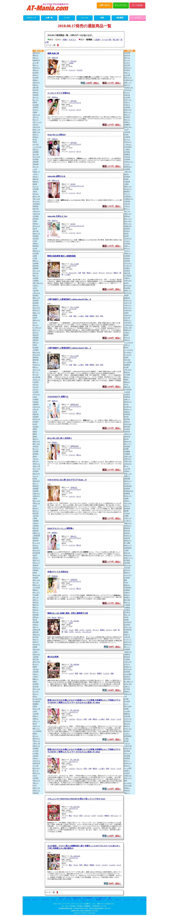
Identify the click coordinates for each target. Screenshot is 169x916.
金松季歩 (127, 228)
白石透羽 (35, 382)
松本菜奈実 (128, 629)
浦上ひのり (36, 201)
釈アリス (35, 372)
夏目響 (126, 511)
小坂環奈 (35, 278)
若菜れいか (36, 790)
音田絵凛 (35, 219)
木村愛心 (127, 268)
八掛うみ (127, 743)
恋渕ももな (128, 300)
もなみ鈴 (127, 711)
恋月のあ (35, 273)
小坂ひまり (128, 305)
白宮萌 (35, 412)
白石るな (35, 389)
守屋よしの (36, 741)
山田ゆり (35, 758)
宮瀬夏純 (35, 704)
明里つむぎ (128, 77)
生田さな (35, 149)
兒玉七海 (127, 318)
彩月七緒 (127, 360)
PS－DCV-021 (75, 807)
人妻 (79, 273)
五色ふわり (128, 308)
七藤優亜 (35, 521)
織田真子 (127, 191)
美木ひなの (128, 642)
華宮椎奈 (35, 236)
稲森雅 (35, 184)
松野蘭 (35, 647)
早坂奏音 (35, 570)
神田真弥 (35, 246)
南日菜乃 (127, 677)
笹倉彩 (126, 357)
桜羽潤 (35, 318)
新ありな (127, 120)
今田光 (35, 191)
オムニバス (72, 273)
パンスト (134, 899)
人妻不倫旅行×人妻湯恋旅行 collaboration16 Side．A (69, 348)
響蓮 (125, 580)
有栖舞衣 (127, 124)
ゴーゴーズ (72, 265)
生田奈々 (55, 442)
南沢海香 (127, 672)
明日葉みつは (128, 87)
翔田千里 (127, 387)
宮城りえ (127, 686)
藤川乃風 (127, 600)
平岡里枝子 (128, 587)
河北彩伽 (127, 243)
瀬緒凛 (35, 431)
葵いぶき (127, 60)
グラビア (79, 70)
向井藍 (126, 699)
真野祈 (126, 632)
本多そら (35, 627)
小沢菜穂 (35, 216)
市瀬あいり (36, 172)
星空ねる (35, 610)
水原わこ (35, 674)
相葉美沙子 (36, 60)
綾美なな (35, 134)
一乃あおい (128, 144)
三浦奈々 (35, 652)
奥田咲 (126, 179)
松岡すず (35, 642)
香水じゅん (128, 224)
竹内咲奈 (35, 446)
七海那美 (35, 526)
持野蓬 (126, 709)
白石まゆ (35, 387)
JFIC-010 (73, 61)
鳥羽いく (35, 483)
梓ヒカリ (127, 92)
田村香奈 (35, 454)
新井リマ (127, 115)
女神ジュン (36, 721)
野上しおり (36, 543)
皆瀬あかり (128, 667)
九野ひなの (128, 280)
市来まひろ (128, 142)
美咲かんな (128, 644)
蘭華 (125, 780)
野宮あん (35, 545)
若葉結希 (35, 793)
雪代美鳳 (127, 756)
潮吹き (116, 273)
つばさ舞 (127, 469)
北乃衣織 (35, 253)
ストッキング (86, 632)
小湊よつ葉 (128, 327)
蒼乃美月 (127, 70)
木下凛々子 (128, 266)
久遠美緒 (35, 263)
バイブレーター (45, 899)
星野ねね (35, 617)
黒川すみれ (128, 293)
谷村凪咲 (127, 446)
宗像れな (35, 719)
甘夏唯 (35, 112)
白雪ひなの (36, 407)
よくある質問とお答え (100, 898)
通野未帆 (127, 478)
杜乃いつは (128, 728)
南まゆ (54, 617)
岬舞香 (35, 667)
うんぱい (127, 164)
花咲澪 (35, 555)
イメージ (72, 70)
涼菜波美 (35, 426)
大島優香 (127, 169)
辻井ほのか (128, 464)
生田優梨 (35, 152)
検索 (102, 18)
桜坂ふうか (36, 313)
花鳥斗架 (35, 231)
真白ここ (61, 617)
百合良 (35, 776)
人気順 (97, 40)
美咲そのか (36, 662)
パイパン (78, 632)
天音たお (35, 117)
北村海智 (127, 261)
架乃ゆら (127, 231)
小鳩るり (35, 285)
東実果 (35, 102)
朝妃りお (127, 85)
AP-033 (73, 224)
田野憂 (126, 449)
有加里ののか (128, 80)
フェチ (71, 630)
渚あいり (127, 506)
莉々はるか (128, 783)
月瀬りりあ (128, 456)
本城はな (35, 625)
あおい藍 (35, 63)
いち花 (35, 169)
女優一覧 (49, 18)
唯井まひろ (128, 434)
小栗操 (126, 184)
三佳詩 (35, 711)
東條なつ (127, 476)
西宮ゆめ (127, 530)
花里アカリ (36, 560)
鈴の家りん (128, 407)
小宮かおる (36, 293)
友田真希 (127, 488)
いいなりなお (37, 147)
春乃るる (127, 570)
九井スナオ (128, 303)
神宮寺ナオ (128, 402)
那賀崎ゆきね (128, 491)
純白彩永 (35, 637)
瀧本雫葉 (127, 426)
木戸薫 (35, 258)
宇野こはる (36, 199)
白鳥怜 (35, 397)
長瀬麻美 (127, 493)
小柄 (89, 719)
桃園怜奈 (127, 714)
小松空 (35, 288)
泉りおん (127, 139)
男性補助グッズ (100, 899)
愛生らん (35, 65)
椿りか (126, 466)
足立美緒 (35, 105)
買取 (109, 898)
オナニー (109, 273)
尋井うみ (35, 597)
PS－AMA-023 (75, 856)
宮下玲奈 (127, 689)
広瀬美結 (127, 590)
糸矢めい (35, 176)
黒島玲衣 (127, 298)
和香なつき (36, 788)
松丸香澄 (127, 625)
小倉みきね (36, 214)
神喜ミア (35, 275)
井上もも (35, 186)
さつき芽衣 (128, 362)
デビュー (79, 719)
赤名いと (127, 73)
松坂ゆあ (55, 576)
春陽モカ (127, 573)
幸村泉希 (127, 758)
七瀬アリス (128, 518)
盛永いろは (36, 501)
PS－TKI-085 (75, 621)
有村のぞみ (128, 127)
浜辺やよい (36, 568)
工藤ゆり (127, 278)
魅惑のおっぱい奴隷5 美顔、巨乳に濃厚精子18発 (67, 613)
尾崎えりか (128, 186)
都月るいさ (128, 481)
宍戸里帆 (127, 375)
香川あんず (36, 226)
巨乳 (101, 316)
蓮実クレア (128, 545)
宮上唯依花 (36, 701)
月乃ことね (36, 469)
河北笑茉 (35, 238)
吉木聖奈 (35, 778)
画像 (65, 40)
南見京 (35, 696)
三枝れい (127, 332)
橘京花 (126, 439)
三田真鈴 (127, 659)
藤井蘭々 (127, 597)
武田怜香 (127, 431)
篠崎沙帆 (35, 360)
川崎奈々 (35, 243)
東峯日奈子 (36, 481)
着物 (86, 316)
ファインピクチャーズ (76, 186)
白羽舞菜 (35, 399)
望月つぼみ (128, 706)
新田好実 (35, 540)
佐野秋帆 (35, 337)
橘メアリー (128, 444)
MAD (71, 623)
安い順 (116, 40)
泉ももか (35, 167)
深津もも (35, 600)
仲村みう (127, 501)
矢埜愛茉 (35, 748)
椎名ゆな (127, 372)
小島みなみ (128, 310)
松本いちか (128, 627)
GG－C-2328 (75, 307)
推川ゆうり (128, 189)
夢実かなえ (36, 773)
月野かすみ (128, 461)
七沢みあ (127, 513)
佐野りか (35, 342)
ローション (84, 899)
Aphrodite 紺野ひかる (56, 176)
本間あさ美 (36, 629)
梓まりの (35, 97)
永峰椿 (126, 498)
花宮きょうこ (128, 558)
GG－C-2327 (75, 356)
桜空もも (127, 345)
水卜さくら (128, 639)
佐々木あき (128, 352)
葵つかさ (127, 63)
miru (125, 696)
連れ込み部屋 (53, 657)
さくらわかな (128, 350)
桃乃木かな (128, 721)
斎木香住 (35, 295)
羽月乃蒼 (127, 568)
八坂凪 (126, 738)
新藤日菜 (35, 414)
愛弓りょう (128, 112)
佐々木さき (128, 355)
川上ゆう (127, 241)
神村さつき (36, 233)
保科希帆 (35, 615)
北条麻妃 (127, 607)
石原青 (126, 134)
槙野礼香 (35, 632)
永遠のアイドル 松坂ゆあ (57, 572)
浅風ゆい (35, 80)
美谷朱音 (127, 657)
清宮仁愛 (127, 273)
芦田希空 (35, 95)
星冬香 (35, 620)
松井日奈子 (128, 622)
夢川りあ (35, 771)
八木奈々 (127, 733)
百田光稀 (127, 716)
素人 (70, 815)
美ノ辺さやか (37, 699)
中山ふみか (128, 503)
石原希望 (127, 137)
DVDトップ (31, 18)
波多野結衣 (128, 548)
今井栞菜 (127, 157)
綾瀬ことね (36, 129)
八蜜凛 (126, 550)
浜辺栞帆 (127, 563)
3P (65, 721)
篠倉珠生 (35, 357)
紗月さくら (36, 330)
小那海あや (128, 196)
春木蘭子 (35, 577)
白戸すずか (36, 394)
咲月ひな (35, 332)
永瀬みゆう (36, 496)
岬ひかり (35, 664)
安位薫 (126, 741)
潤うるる (35, 375)
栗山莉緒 (127, 288)
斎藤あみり (128, 330)
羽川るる (35, 194)
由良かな (127, 766)
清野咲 (35, 429)
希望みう (35, 716)
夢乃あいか (128, 763)
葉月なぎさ (36, 550)
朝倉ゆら (35, 85)
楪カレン (127, 761)
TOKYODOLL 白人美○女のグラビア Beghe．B (66, 480)
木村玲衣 (127, 271)
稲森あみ (35, 181)
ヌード (78, 110)
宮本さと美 (36, 709)
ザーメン (102, 273)
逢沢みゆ (127, 55)
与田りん (35, 783)
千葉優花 (127, 454)
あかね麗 (127, 75)
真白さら (35, 639)
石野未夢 (35, 164)
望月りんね (36, 689)
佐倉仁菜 (55, 58)
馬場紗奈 (35, 565)
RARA (35, 785)
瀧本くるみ (36, 444)
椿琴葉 (35, 478)
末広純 (126, 404)
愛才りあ (127, 58)
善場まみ (127, 422)
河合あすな (128, 238)
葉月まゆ (127, 553)
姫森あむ (35, 590)
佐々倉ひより (37, 327)
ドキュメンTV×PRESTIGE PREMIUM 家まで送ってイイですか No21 (76, 799)
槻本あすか (36, 474)
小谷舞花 (35, 280)
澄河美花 (127, 414)
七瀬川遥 (35, 516)
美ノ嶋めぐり (128, 681)
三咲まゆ (35, 669)
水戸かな (127, 664)
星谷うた (35, 612)
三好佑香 (35, 714)
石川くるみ (36, 157)
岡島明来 (35, 206)
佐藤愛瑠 (127, 365)
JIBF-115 (73, 536)
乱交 (97, 316)
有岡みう (127, 122)
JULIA (126, 384)
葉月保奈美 (36, 553)
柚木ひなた (36, 768)
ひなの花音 (36, 587)
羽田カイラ (36, 563)
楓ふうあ (127, 211)
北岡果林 (127, 256)
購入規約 (68, 898)
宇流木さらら (128, 162)
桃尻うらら (36, 728)
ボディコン (114, 815)
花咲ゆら (35, 558)
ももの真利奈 (37, 731)
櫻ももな (35, 325)
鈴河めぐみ (36, 419)
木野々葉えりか (38, 283)
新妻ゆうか (36, 533)
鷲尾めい (127, 788)
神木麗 (126, 236)
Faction (71, 63)
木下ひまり (128, 263)
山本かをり (36, 761)
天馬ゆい (127, 471)
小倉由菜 (127, 181)
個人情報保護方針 (88, 898)
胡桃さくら (128, 290)
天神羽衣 (35, 107)
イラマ (81, 630)
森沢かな (127, 726)
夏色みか (35, 508)
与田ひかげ (36, 780)
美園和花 (127, 654)
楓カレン (127, 209)
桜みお (35, 323)
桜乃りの (127, 337)
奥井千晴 (35, 209)
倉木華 (126, 283)
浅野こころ (128, 82)
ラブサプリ (109, 899)
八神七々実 (36, 743)
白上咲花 (127, 392)
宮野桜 (35, 706)
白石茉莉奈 (128, 389)
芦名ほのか (128, 90)
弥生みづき (128, 748)
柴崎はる (127, 382)
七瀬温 (35, 518)
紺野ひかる (55, 180)
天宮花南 (127, 107)
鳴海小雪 (35, 528)
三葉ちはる (128, 662)
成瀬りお (55, 401)
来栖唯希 (35, 268)
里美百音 (35, 335)
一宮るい (35, 174)
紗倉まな (127, 340)
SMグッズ (76, 899)
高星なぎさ (36, 441)
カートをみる (137, 5)
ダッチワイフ (35, 899)
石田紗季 (35, 162)
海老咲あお (128, 167)
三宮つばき (128, 370)
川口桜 (35, 241)
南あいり (35, 694)
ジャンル (84, 18)
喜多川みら (36, 251)
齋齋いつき (36, 298)
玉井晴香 (35, 451)
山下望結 (35, 753)
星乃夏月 (127, 610)
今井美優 (35, 189)
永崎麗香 (35, 488)
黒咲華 (126, 295)
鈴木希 (35, 424)
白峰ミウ (127, 399)
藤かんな (127, 602)
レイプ (71, 673)
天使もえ (55, 220)
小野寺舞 (127, 201)
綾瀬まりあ (36, 132)
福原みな (127, 595)
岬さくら (127, 647)
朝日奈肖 (35, 90)
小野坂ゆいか (128, 199)
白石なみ (35, 384)
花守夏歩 (127, 560)
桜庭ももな (36, 320)
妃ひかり (127, 251)
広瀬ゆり (127, 592)
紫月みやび (36, 355)
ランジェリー (127, 899)
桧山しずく (36, 592)
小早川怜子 (128, 323)
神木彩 (126, 233)
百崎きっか (36, 726)
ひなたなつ (128, 575)
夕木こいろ (128, 753)
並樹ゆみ (55, 97)
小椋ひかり (36, 211)
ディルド (60, 899)
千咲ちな (35, 459)
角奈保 (126, 417)
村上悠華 (127, 701)
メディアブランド (75, 102)
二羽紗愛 (127, 605)
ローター (53, 899)
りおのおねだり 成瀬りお (57, 397)
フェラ (95, 273)
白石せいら (36, 379)
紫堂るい (127, 377)
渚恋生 (35, 506)
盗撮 (112, 673)
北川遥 (35, 248)
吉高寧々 (127, 771)
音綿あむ (35, 224)
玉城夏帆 (127, 451)
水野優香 (127, 649)
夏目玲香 (35, 513)
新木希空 (127, 117)
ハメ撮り (68, 274)
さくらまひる (128, 342)
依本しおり (128, 778)
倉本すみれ (128, 285)
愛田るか (35, 55)
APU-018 (73, 142)
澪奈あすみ (36, 654)
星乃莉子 (127, 612)
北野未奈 (127, 258)
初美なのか (128, 555)
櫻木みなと (36, 310)
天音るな (35, 124)
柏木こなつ (128, 219)
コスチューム (118, 899)
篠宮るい (35, 367)
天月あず (127, 105)
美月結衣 (35, 686)
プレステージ (73, 712)
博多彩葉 (35, 548)
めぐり (126, 704)
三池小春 (127, 637)
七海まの (35, 523)
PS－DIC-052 (75, 710)
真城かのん (36, 634)
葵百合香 (127, 65)
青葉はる (35, 70)
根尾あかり (128, 540)
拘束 (66, 632)
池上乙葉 (35, 154)
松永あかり (36, 644)
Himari (126, 582)
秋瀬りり (35, 75)
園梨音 (35, 434)
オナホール (27, 899)
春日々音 (35, 582)
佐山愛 (126, 367)
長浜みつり (128, 496)
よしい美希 (128, 768)
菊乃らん (127, 248)
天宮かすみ (36, 127)
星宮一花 (127, 615)
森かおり (35, 736)
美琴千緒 (35, 659)
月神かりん (36, 464)
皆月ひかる (128, 669)
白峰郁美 (35, 404)
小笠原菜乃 (36, 204)
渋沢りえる (36, 370)
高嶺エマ (35, 439)
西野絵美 (127, 528)
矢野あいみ (36, 746)
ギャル (75, 815)
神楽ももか (128, 214)
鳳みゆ (126, 174)
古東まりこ (128, 320)
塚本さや (35, 461)
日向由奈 (127, 577)
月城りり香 (36, 466)
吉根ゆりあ (128, 776)
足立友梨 (127, 97)
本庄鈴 (126, 617)
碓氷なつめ (36, 196)
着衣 (107, 719)
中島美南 (35, 491)
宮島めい (127, 691)
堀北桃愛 (35, 622)
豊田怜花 (35, 486)
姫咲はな (127, 585)
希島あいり (128, 253)
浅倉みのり (36, 82)
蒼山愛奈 (35, 73)
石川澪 (126, 129)
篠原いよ (35, 362)
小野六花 (127, 204)
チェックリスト (121, 5)
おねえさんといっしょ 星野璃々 (60, 528)
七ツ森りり (128, 521)
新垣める (35, 137)
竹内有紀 (127, 429)
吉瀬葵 (35, 256)
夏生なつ (35, 511)
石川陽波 (35, 159)
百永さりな (128, 719)
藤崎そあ (35, 605)
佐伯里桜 (35, 300)
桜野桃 (35, 315)
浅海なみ (35, 92)
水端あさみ (128, 652)
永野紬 (35, 498)
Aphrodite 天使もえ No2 (57, 216)
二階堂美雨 (36, 535)
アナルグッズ (68, 899)
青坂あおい (36, 68)
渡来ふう (127, 793)
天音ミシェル (37, 122)
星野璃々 (55, 533)
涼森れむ (127, 412)
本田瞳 (126, 620)
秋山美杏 (35, 77)
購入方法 (62, 898)
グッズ (137, 18)
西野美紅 (35, 538)
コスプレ (72, 719)
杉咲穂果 (35, 417)
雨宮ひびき (128, 110)
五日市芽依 (128, 147)
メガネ (71, 632)
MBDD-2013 (75, 404)
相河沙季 (127, 53)
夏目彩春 (127, 508)
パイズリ (88, 630)
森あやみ (127, 724)
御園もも (35, 679)
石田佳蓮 (127, 132)
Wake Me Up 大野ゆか (56, 135)
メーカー (66, 18)
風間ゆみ (127, 216)
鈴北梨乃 (35, 422)
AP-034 (73, 184)
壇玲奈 (35, 456)
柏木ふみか (128, 221)
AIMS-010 (74, 579)
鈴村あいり (128, 409)
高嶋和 (35, 436)
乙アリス (127, 194)
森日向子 (127, 731)
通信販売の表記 (77, 898)
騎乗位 (92, 316)
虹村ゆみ (127, 533)
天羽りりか (128, 100)
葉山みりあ (36, 575)
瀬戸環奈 (127, 419)
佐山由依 (35, 347)
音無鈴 (35, 221)
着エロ (78, 413)
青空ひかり (128, 68)
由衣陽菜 (127, 751)
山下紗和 (35, 751)
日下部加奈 (128, 275)
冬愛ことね (128, 474)
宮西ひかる (128, 694)
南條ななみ (128, 523)
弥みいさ (35, 120)
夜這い (89, 273)
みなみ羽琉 (128, 674)
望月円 (35, 724)
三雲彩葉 (35, 657)
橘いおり (35, 449)
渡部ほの (127, 790)
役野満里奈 (128, 736)
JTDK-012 (74, 487)
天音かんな (36, 115)
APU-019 (73, 101)
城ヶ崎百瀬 (36, 377)
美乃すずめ (128, 684)
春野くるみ (36, 580)
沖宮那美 (127, 176)
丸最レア (127, 634)
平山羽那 (35, 595)
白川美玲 (35, 392)
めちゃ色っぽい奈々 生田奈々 (59, 438)
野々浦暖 (127, 543)
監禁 (76, 673)
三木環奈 (35, 350)
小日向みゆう (128, 325)
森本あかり (36, 738)
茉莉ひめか (36, 649)
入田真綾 (127, 159)
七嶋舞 (126, 516)
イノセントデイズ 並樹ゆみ (58, 93)
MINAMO (127, 679)
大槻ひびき (128, 172)
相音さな (35, 58)
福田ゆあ (35, 602)
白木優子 (127, 394)
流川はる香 (128, 785)
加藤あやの (128, 226)
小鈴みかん (128, 315)
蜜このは (35, 691)
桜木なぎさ (36, 308)
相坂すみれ (36, 53)
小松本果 (35, 290)
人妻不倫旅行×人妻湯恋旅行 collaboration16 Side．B (69, 299)
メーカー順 (106, 40)
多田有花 (127, 436)
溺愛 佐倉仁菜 (53, 53)
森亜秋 (35, 733)
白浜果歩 (35, 402)
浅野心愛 (35, 87)
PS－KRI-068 (75, 664)
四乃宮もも (36, 365)
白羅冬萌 (127, 397)
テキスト (72, 40)
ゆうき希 (35, 766)
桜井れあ (35, 305)
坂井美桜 (35, 303)
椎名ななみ (36, 352)
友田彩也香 (128, 486)
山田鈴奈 (35, 756)
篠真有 (126, 379)
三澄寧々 (35, 677)
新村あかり (128, 526)
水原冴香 (35, 672)
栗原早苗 (35, 266)
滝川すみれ (128, 424)
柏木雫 (35, 228)
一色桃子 (127, 149)
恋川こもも (36, 271)
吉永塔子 (127, 773)
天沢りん (35, 110)
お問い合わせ (104, 5)
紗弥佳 (35, 345)
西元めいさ (128, 535)
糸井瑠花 (127, 152)
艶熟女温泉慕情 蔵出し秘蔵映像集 (61, 256)
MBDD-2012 (75, 446)
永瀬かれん (36, 493)
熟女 (83, 273)
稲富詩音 (35, 179)
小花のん (127, 206)
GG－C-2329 (75, 264)
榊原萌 (126, 335)
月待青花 (35, 471)
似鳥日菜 (127, 538)
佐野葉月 (35, 340)
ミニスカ (106, 673)
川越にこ (127, 246)
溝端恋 (35, 681)
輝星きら (35, 261)
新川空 (35, 139)
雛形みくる (36, 585)
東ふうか (35, 100)
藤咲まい (35, 607)
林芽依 (35, 573)
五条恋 (126, 313)
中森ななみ (36, 503)
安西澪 (35, 142)
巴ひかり (127, 483)
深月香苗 (35, 684)
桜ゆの (126, 347)
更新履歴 (119, 18)
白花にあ (35, 409)
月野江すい (128, 459)
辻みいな (35, 476)
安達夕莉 (127, 95)
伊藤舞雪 (127, 154)
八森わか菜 (128, 746)
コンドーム (91, 899)
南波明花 (35, 530)
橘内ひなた (128, 441)
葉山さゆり (128, 565)
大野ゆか (55, 139)
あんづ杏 (35, 144)
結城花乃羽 (36, 763)
